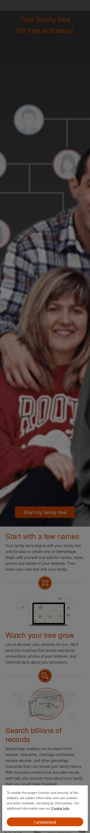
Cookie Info (60, 808)
